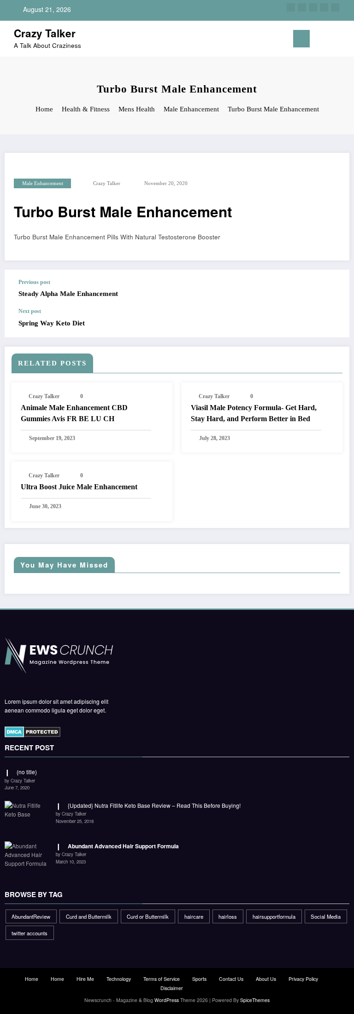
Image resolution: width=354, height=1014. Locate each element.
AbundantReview (31, 916)
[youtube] (335, 7)
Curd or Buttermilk (148, 916)
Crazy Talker (45, 33)
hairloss (227, 916)
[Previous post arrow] (333, 289)
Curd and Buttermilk (89, 916)
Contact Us (231, 978)
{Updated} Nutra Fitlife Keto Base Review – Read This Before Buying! (154, 805)
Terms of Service (161, 978)
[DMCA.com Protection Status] (32, 731)
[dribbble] (313, 7)
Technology (118, 978)
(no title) (27, 772)
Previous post (34, 282)
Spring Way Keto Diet (51, 323)
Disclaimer (171, 988)
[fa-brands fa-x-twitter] (302, 7)
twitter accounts (29, 933)
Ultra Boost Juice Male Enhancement (79, 487)
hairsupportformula (274, 916)
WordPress (166, 1000)
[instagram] (324, 7)
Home (31, 978)
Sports (199, 978)
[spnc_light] (344, 40)
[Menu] (301, 38)
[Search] (330, 40)
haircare (193, 916)
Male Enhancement (42, 183)
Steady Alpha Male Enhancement (68, 293)
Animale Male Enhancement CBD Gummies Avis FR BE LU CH (74, 413)
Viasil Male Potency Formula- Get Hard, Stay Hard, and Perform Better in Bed (254, 413)
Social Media (326, 916)
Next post (29, 311)
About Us (266, 978)
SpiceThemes (255, 1000)
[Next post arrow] (333, 322)
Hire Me (85, 978)
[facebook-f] (291, 7)
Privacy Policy (303, 978)
